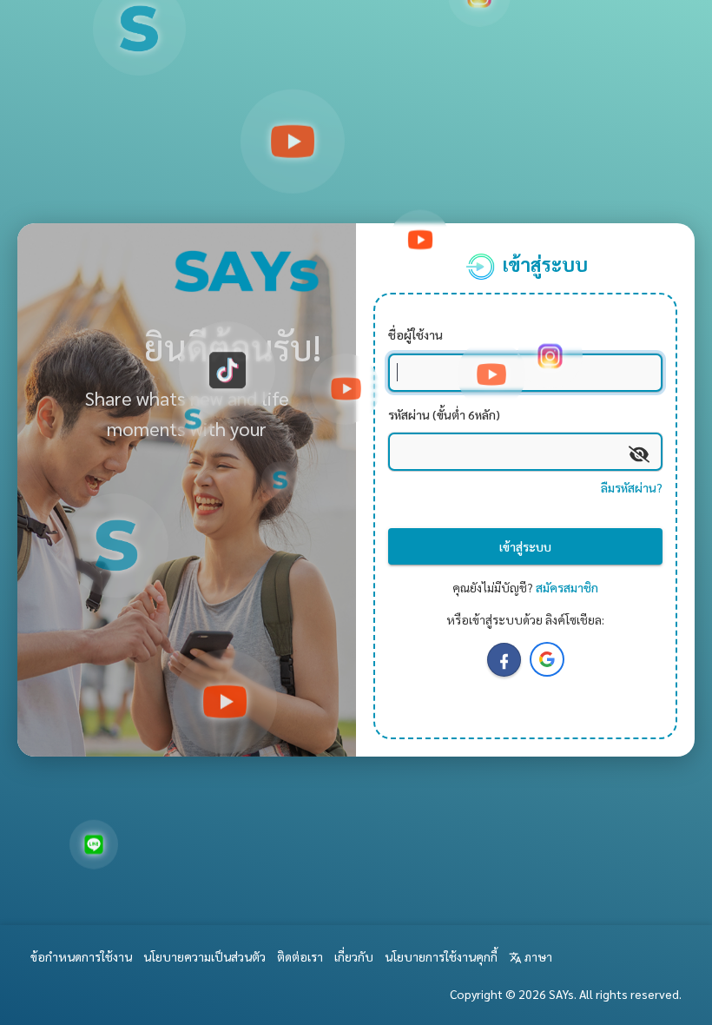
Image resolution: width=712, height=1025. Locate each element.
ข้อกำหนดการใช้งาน (81, 956)
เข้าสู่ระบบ (525, 546)
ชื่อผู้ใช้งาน (415, 334)
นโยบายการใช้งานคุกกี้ (441, 956)
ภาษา (537, 956)
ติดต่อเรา (300, 956)
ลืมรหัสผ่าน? (632, 487)
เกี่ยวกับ (353, 956)
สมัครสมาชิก (567, 587)
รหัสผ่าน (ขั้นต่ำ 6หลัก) (444, 414)
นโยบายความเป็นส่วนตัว (204, 956)
